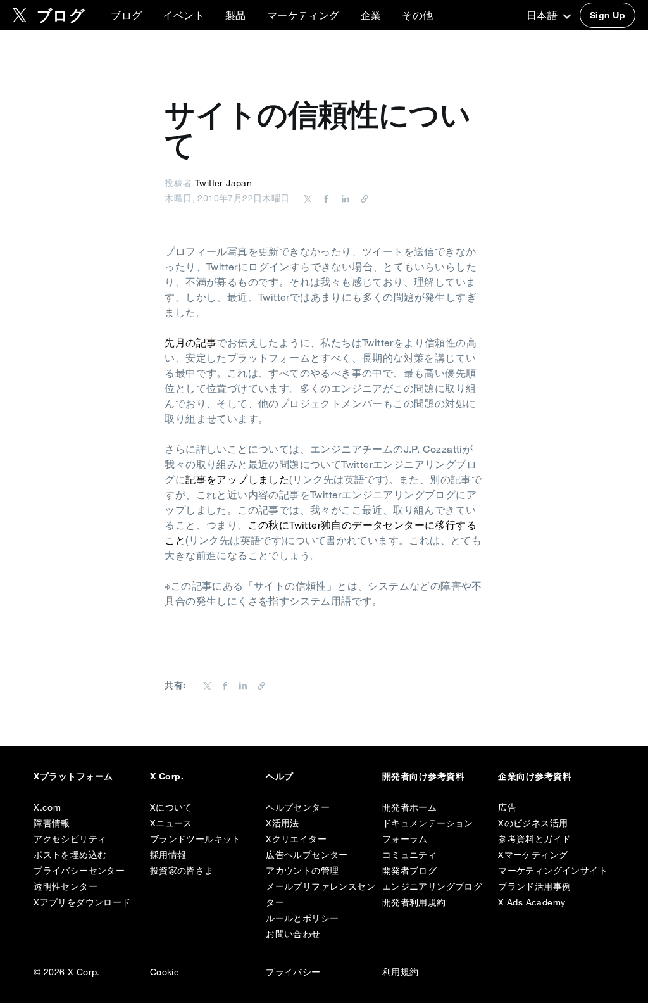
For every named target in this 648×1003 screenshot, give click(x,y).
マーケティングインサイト (553, 870)
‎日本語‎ (543, 15)
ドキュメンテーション (427, 823)
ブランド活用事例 (534, 886)
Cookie (164, 972)
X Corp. (167, 776)
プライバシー (293, 972)
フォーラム (405, 839)
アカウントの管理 (302, 870)
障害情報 (52, 823)
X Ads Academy (531, 902)
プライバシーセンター (79, 870)
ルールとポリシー (302, 918)
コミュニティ (409, 855)
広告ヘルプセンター (307, 855)
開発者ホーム (409, 807)
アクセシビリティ (70, 839)
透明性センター (65, 886)
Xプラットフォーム (73, 776)
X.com (47, 807)
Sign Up (607, 15)
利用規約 (400, 972)
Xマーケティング (533, 855)
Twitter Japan (223, 183)
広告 (507, 807)
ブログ (126, 15)
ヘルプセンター (298, 807)
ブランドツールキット (195, 839)
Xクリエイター (296, 839)
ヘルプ (279, 776)
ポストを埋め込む (70, 855)
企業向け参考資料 (534, 776)
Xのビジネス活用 (533, 823)
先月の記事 (190, 342)
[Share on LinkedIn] (343, 198)
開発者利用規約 (414, 902)
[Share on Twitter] (308, 198)
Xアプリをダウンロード (82, 902)
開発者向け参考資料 (423, 776)
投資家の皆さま (182, 870)
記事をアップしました (237, 479)
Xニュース (171, 823)
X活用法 (282, 823)
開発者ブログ (409, 870)
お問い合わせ (293, 934)
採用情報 (168, 855)
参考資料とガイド (534, 839)
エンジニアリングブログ (432, 886)
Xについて (171, 807)
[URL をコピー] (361, 198)
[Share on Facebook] (324, 198)
